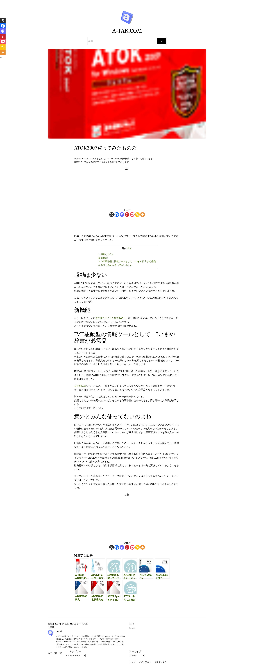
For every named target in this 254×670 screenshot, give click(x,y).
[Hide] (1, 57)
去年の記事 (80, 385)
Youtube (77, 647)
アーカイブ (135, 651)
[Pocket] (132, 214)
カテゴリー (75, 651)
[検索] (161, 41)
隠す (129, 248)
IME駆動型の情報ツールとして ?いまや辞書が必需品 (127, 261)
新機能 (103, 257)
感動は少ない (106, 254)
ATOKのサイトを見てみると (111, 318)
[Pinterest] (127, 214)
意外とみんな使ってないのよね (115, 265)
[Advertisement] (127, 187)
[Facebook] (116, 214)
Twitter (85, 647)
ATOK (84, 623)
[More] (142, 214)
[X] (111, 214)
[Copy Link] (137, 214)
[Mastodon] (122, 214)
